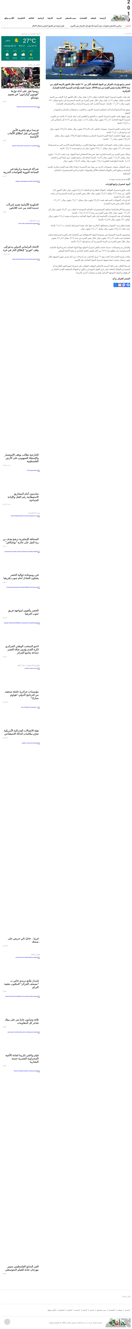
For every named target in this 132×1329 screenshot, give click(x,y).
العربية (58, 18)
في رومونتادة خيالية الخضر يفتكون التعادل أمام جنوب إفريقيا (21, 576)
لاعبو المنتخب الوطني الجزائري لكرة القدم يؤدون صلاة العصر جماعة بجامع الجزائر (22, 649)
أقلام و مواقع (9, 18)
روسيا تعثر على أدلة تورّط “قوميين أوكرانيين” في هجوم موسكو (23, 94)
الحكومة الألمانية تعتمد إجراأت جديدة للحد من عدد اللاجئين (22, 206)
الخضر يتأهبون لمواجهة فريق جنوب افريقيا (23, 612)
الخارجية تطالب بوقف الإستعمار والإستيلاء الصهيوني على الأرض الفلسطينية (22, 458)
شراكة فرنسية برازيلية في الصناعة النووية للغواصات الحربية (21, 170)
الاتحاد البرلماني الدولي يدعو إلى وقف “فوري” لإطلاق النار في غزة (21, 248)
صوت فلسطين (70, 18)
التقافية (31, 18)
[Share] (116, 285)
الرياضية (41, 18)
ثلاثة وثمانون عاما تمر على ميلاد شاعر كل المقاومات (22, 1021)
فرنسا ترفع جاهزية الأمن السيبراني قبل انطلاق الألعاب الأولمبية (23, 133)
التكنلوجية (21, 18)
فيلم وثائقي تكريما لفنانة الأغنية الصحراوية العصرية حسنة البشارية (22, 1058)
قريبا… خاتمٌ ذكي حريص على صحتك (23, 940)
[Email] (120, 285)
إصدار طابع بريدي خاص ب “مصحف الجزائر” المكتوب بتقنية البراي (21, 984)
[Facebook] (128, 285)
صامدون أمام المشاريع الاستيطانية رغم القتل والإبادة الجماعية (23, 497)
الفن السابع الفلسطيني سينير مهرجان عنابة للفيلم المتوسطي (22, 1268)
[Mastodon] (124, 285)
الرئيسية (103, 18)
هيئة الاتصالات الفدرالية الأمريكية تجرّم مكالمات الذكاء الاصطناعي (21, 732)
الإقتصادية (83, 18)
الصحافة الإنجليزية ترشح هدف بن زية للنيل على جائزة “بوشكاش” (21, 540)
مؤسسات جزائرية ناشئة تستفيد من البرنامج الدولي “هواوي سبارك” (22, 695)
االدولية (50, 18)
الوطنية (93, 18)
